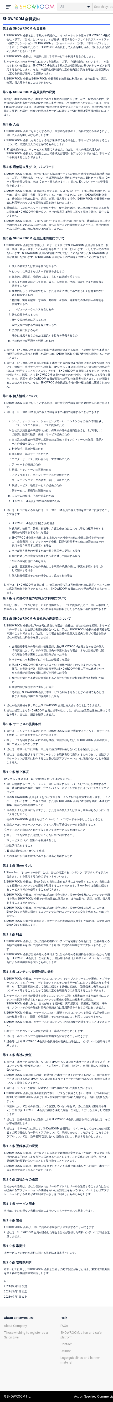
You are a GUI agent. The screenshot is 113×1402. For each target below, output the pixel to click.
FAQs (64, 1326)
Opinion (65, 1351)
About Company (15, 1326)
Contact (66, 1344)
